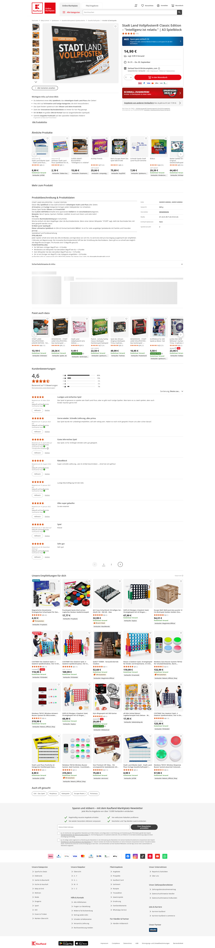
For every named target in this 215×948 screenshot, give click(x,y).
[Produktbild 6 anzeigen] (35, 67)
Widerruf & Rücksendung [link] (83, 911)
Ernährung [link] (117, 901)
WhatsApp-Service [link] (120, 910)
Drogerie (38, 901)
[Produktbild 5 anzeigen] (35, 59)
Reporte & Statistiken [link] (160, 872)
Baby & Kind (39, 889)
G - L (75, 880)
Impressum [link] (104, 943)
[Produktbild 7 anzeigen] (35, 75)
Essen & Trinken (41, 914)
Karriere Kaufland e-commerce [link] (163, 916)
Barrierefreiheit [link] (178, 943)
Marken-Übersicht (41, 918)
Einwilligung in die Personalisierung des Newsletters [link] (76, 842)
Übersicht (77, 872)
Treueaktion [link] (117, 893)
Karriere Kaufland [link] (158, 911)
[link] (92, 5)
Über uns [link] (155, 876)
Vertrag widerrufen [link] (81, 915)
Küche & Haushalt (41, 884)
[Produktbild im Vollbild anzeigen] (81, 53)
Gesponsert (35, 158)
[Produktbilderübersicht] (36, 53)
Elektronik (38, 876)
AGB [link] (136, 943)
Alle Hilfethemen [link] (80, 902)
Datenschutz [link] (127, 943)
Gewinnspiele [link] (118, 897)
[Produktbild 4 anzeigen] (35, 51)
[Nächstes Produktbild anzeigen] (36, 82)
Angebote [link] (116, 872)
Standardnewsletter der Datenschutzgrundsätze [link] (74, 835)
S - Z (75, 889)
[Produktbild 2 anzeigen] (35, 35)
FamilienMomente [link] (119, 906)
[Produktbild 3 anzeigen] (35, 43)
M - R (76, 884)
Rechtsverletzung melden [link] (83, 928)
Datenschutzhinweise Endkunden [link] (164, 898)
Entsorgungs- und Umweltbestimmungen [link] (156, 943)
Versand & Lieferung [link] (81, 923)
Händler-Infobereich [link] (120, 923)
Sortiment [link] (116, 884)
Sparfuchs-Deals (41, 872)
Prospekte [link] (116, 876)
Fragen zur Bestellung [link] (82, 906)
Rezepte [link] (116, 889)
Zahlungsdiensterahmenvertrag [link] (164, 889)
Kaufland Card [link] (118, 880)
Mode (37, 897)
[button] (81, 375)
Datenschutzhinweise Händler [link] (163, 894)
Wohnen (38, 893)
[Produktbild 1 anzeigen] (35, 27)
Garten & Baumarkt (42, 880)
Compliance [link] (116, 943)
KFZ (36, 910)
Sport (37, 906)
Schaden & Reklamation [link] (83, 919)
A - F (75, 876)
